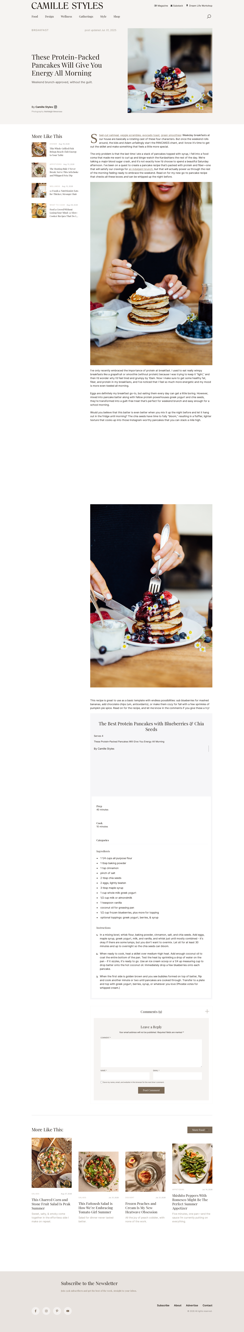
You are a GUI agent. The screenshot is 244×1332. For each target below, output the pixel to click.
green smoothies (171, 135)
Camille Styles (44, 106)
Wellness (55, 186)
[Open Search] (209, 16)
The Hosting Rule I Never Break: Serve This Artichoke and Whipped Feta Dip (64, 172)
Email (156, 1070)
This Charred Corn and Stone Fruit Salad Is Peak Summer (51, 1203)
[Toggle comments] (207, 1011)
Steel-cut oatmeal (109, 135)
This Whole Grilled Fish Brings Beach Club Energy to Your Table (63, 151)
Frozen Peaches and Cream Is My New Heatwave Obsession (141, 1207)
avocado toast (151, 135)
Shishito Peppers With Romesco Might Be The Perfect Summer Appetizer (190, 1201)
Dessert (129, 1197)
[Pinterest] (57, 1311)
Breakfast (40, 30)
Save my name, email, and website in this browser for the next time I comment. (133, 1082)
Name (104, 1070)
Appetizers (56, 164)
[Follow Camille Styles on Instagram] (56, 107)
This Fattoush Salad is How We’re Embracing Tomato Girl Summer (96, 1207)
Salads (35, 1194)
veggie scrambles (130, 135)
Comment (106, 1038)
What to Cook (57, 205)
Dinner (53, 144)
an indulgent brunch (141, 169)
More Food (198, 1130)
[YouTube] (68, 1311)
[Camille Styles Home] (68, 5)
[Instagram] (46, 1311)
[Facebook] (36, 1311)
